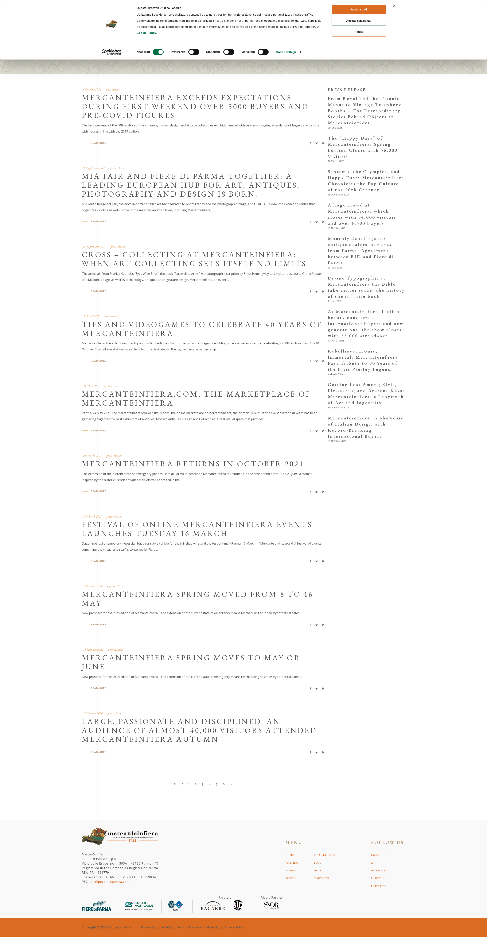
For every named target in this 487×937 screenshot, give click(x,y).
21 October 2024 (337, 441)
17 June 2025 (335, 301)
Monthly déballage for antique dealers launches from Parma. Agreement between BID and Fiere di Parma (361, 250)
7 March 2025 (335, 374)
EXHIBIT (291, 870)
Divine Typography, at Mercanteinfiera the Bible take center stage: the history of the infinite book (366, 287)
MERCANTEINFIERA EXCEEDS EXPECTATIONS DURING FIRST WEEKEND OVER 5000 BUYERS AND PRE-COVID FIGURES (195, 106)
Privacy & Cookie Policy (157, 927)
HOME (289, 855)
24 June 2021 (91, 316)
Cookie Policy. (147, 32)
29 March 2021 (92, 455)
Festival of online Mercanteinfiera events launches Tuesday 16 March (197, 528)
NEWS (317, 870)
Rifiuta (358, 31)
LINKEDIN (378, 878)
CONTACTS (321, 878)
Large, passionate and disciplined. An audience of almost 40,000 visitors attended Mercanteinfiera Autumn (199, 730)
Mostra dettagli (286, 52)
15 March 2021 (92, 516)
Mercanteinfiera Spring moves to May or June (191, 662)
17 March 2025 (336, 340)
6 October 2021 (92, 89)
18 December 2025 (338, 194)
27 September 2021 (94, 247)
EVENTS (290, 878)
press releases (113, 89)
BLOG (317, 862)
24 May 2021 (91, 386)
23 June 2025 (335, 267)
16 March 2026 (336, 161)
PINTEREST (378, 886)
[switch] (193, 52)
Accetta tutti (359, 9)
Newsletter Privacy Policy (226, 927)
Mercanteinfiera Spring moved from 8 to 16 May (197, 598)
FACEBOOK (378, 855)
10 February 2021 (94, 586)
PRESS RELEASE (324, 855)
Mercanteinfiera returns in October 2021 (193, 464)
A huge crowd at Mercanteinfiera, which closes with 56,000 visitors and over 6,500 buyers (362, 214)
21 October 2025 (337, 228)
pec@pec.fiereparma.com (109, 882)
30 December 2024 (338, 407)
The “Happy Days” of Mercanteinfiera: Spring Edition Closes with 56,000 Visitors (363, 147)
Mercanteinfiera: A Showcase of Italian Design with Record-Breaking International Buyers (366, 427)
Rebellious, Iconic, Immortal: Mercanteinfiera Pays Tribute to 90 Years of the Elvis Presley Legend (363, 360)
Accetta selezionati (358, 20)
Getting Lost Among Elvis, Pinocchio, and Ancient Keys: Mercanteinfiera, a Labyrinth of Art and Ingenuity (366, 393)
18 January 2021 (93, 649)
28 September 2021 (94, 168)
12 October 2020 (93, 713)
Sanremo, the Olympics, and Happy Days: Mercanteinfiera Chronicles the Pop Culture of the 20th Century (366, 180)
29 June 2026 (335, 127)
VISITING (291, 862)
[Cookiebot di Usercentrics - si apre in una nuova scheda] (111, 52)
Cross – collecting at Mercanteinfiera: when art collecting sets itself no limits (194, 259)
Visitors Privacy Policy (192, 927)
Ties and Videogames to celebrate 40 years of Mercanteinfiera (202, 328)
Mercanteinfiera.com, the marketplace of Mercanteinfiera (196, 398)
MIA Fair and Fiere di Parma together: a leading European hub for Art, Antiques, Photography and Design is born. (191, 185)
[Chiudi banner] (394, 6)
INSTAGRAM (379, 870)
